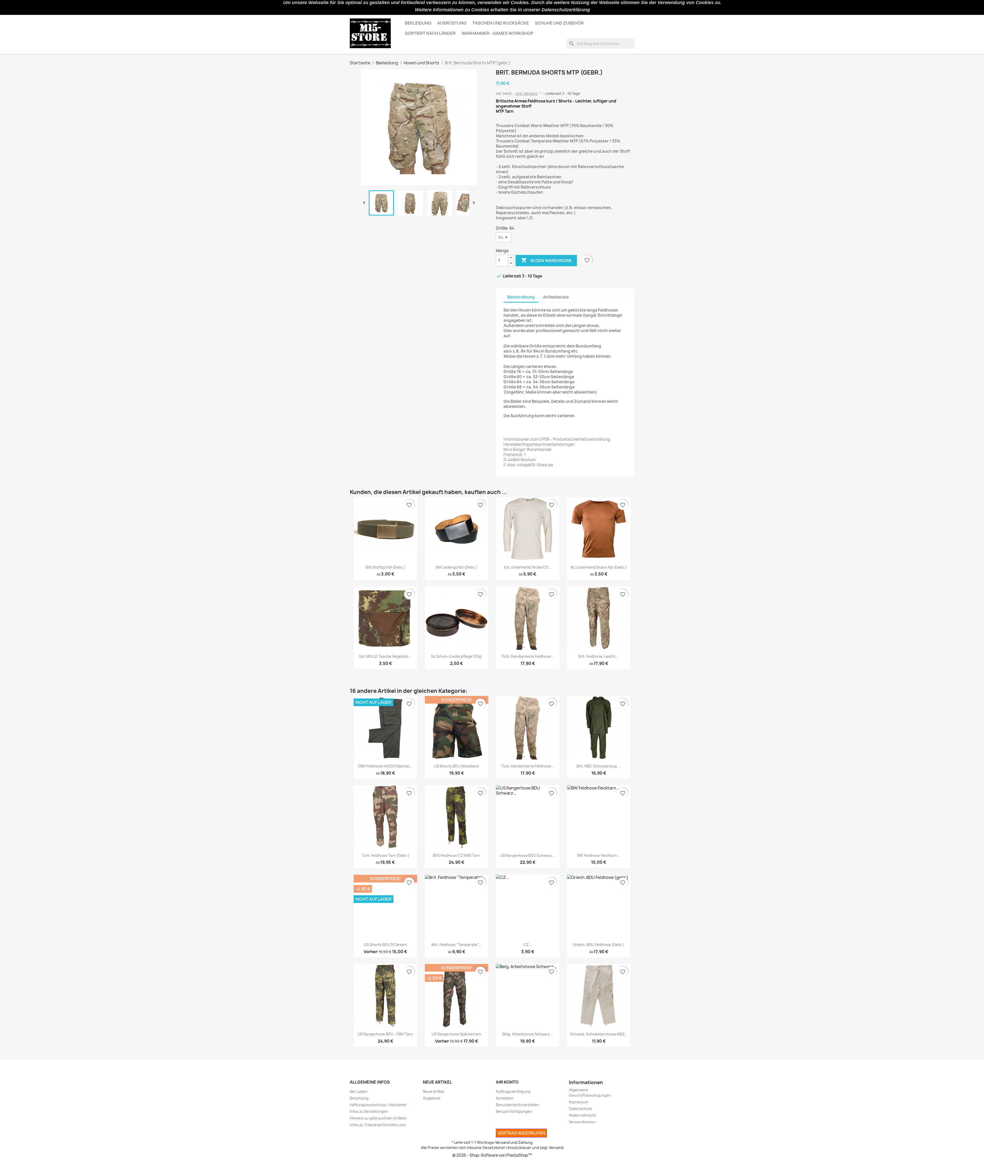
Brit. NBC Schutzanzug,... (599, 766)
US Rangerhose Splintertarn (456, 1034)
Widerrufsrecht (582, 1115)
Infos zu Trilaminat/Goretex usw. (378, 1124)
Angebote (431, 1098)
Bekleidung (418, 23)
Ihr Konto (507, 1082)
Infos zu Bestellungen (369, 1111)
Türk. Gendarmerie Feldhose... (527, 656)
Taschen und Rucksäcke (500, 23)
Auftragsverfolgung (513, 1091)
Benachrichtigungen (514, 1111)
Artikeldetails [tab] (556, 297)
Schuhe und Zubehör (559, 23)
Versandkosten (582, 1121)
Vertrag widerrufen (521, 1133)
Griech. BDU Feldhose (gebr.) (598, 944)
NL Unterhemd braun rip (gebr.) (599, 567)
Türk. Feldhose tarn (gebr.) (385, 855)
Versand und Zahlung (513, 1142)
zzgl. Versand (526, 93)
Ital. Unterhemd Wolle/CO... (527, 567)
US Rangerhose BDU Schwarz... (527, 855)
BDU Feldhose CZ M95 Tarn (456, 855)
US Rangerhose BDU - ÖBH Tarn (385, 1034)
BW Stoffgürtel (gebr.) (385, 567)
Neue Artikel (433, 1091)
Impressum (578, 1101)
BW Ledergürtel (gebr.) (456, 567)
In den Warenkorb (546, 260)
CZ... (528, 944)
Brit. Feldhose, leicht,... (598, 656)
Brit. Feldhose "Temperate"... (456, 944)
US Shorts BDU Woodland (456, 766)
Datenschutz (580, 1108)
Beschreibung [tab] (521, 297)
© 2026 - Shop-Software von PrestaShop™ (492, 1155)
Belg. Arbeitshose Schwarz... (528, 1034)
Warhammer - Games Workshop (497, 33)
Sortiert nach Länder (430, 33)
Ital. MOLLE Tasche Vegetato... (385, 656)
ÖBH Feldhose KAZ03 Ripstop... (385, 766)
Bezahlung (359, 1098)
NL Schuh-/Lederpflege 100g (456, 656)
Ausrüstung (451, 23)
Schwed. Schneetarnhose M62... (598, 1034)
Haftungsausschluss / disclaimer (378, 1104)
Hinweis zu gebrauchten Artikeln (378, 1118)
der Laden (358, 1091)
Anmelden (505, 1098)
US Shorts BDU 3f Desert (385, 944)
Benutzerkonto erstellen (517, 1104)
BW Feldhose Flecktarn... (598, 855)
